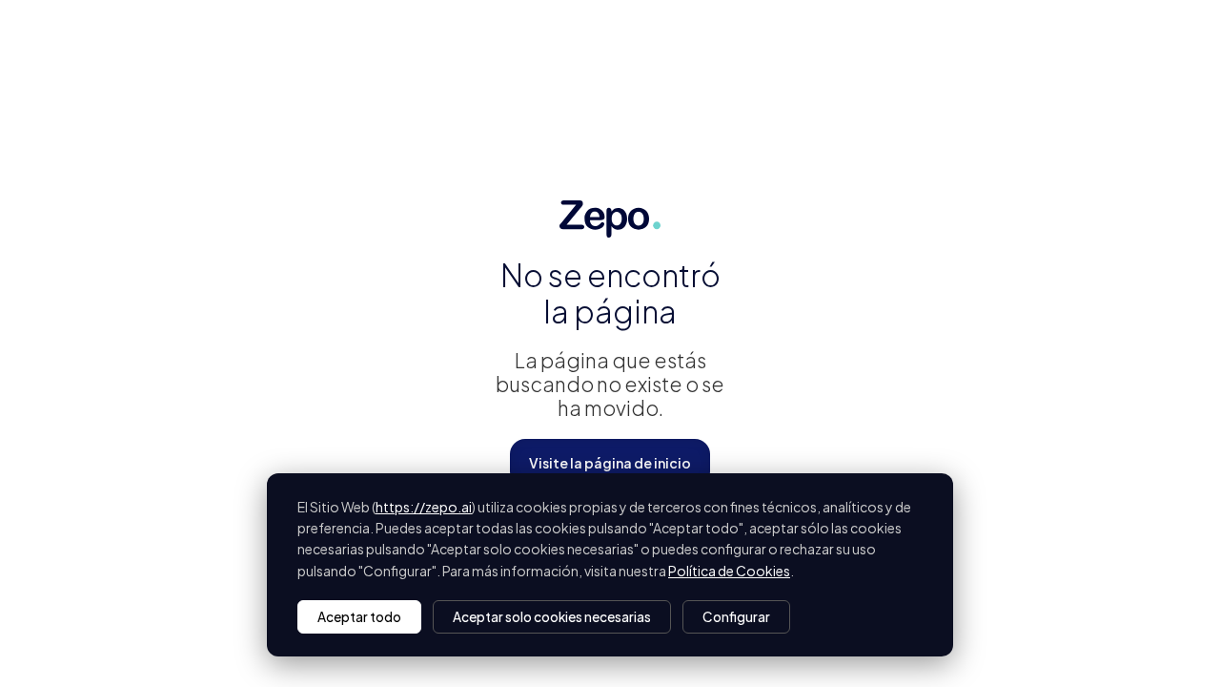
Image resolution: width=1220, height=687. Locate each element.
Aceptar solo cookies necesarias (552, 617)
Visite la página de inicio (610, 462)
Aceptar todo (359, 617)
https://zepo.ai (424, 506)
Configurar (736, 617)
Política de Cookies (729, 570)
